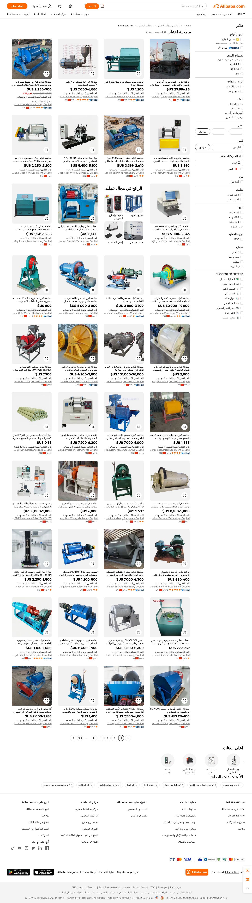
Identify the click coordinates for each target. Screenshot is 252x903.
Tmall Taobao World (109, 887)
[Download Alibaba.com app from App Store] (43, 872)
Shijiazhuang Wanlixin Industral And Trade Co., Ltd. (32, 449)
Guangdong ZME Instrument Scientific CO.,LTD (32, 518)
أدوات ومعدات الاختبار (168, 25)
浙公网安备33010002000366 (182, 897)
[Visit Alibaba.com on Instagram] (26, 848)
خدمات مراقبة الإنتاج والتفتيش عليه (178, 835)
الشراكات (44, 835)
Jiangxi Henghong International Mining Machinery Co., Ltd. (124, 172)
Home (187, 25)
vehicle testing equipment (56, 785)
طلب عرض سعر (139, 815)
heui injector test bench (201, 785)
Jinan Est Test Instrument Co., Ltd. (33, 586)
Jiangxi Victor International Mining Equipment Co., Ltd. (124, 518)
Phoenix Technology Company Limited (78, 172)
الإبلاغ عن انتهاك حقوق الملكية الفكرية (79, 835)
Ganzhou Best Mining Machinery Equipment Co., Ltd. (32, 172)
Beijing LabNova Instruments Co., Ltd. (170, 241)
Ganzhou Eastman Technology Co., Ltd (170, 518)
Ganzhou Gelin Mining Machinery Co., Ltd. (32, 313)
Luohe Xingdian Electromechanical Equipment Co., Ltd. (170, 449)
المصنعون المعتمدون (137, 809)
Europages (176, 887)
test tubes (149, 785)
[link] (247, 870)
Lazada (126, 887)
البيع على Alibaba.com (38, 809)
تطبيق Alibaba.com (67, 872)
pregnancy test (230, 785)
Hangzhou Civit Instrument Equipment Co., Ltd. (124, 96)
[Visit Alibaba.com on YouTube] (19, 848)
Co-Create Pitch (236, 815)
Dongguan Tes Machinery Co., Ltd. (125, 723)
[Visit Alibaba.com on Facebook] (47, 848)
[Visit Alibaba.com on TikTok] (13, 848)
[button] (102, 6)
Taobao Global (140, 887)
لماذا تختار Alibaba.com (233, 809)
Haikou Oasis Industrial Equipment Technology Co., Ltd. (124, 655)
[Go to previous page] (128, 738)
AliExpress (77, 887)
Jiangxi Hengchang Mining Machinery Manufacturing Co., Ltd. (32, 104)
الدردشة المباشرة (89, 815)
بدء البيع (45, 815)
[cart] (59, 6)
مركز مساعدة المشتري (86, 809)
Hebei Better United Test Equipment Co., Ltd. (78, 96)
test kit (130, 785)
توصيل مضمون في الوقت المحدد (180, 822)
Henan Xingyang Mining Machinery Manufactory (170, 313)
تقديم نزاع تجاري (90, 822)
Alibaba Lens (232, 872)
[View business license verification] (157, 898)
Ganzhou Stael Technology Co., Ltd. (79, 723)
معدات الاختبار (146, 25)
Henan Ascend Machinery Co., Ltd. (171, 655)
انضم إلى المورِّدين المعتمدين (35, 828)
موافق (202, 131)
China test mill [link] (125, 25)
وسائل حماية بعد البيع (185, 828)
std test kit (84, 785)
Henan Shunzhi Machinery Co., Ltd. (125, 586)
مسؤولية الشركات (236, 822)
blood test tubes (172, 785)
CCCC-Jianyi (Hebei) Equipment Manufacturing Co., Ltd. (32, 241)
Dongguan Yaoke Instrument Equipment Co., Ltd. (170, 172)
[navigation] (219, 382)
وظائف (241, 828)
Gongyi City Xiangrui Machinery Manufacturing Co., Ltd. (78, 655)
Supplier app (124, 872)
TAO (153, 887)
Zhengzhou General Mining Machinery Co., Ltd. (124, 381)
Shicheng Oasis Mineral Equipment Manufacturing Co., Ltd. (124, 449)
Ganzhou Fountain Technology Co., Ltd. (78, 241)
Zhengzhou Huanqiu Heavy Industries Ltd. (78, 381)
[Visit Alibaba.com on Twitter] (33, 848)
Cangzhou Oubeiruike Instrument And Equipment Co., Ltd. (170, 586)
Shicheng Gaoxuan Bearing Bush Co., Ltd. (78, 313)
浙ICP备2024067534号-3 (213, 897)
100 (80, 738)
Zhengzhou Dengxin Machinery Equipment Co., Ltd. (32, 655)
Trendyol (162, 887)
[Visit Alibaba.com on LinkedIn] (40, 848)
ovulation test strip (108, 785)
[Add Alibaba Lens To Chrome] (196, 872)
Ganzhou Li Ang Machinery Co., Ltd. (33, 381)
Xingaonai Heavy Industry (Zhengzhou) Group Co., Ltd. (170, 96)
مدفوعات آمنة (189, 809)
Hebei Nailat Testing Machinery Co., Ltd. (170, 723)
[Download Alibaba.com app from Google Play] (18, 872)
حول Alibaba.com (235, 802)
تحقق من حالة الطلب (38, 822)
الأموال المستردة (89, 828)
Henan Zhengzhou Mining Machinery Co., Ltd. (170, 381)
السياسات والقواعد (187, 841)
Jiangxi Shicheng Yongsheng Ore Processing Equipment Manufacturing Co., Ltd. (78, 586)
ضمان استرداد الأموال (185, 815)
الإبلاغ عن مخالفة (89, 841)
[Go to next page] (73, 738)
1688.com (91, 887)
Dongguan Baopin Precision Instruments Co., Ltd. (78, 449)
